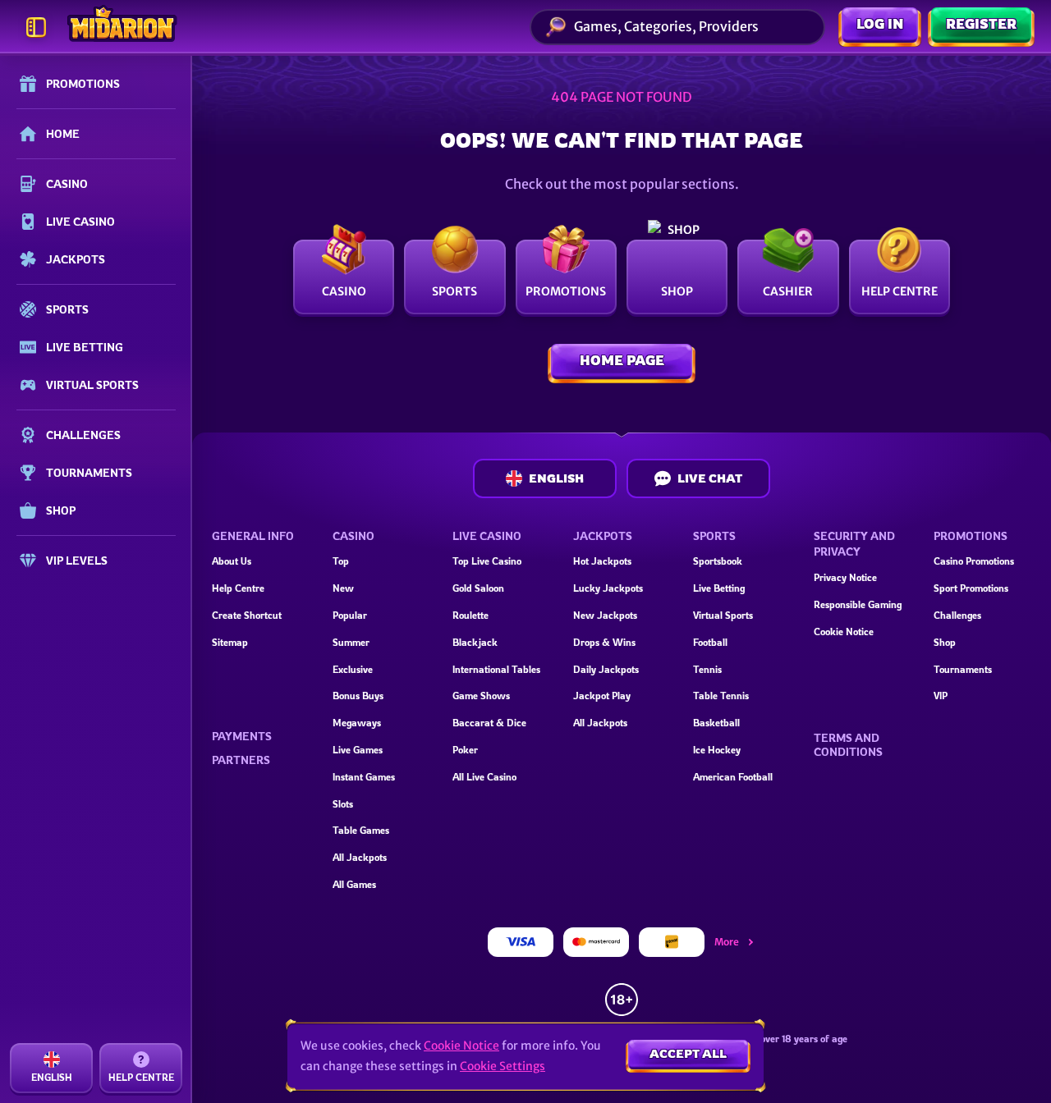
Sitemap (230, 642)
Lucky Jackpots (608, 588)
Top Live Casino (486, 561)
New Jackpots (605, 615)
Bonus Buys (358, 695)
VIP (941, 695)
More (726, 942)
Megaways (357, 722)
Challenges (957, 615)
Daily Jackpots (606, 669)
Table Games (361, 830)
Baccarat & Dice (489, 722)
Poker (465, 750)
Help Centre (238, 588)
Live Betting (719, 588)
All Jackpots (360, 857)
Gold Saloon (478, 588)
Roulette (470, 615)
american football (733, 777)
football (710, 642)
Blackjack (475, 642)
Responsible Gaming (858, 604)
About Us (231, 561)
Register (981, 24)
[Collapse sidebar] (36, 27)
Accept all (688, 1053)
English (556, 478)
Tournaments (963, 669)
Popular (350, 615)
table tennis (721, 695)
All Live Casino (484, 777)
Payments (242, 736)
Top (341, 561)
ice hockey (717, 750)
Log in (879, 24)
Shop (945, 642)
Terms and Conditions (848, 744)
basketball (716, 722)
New (343, 588)
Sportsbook (717, 561)
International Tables (496, 669)
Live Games (358, 750)
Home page (622, 360)
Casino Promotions (974, 561)
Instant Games (364, 777)
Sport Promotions (971, 588)
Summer (351, 642)
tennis (707, 669)
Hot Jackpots (602, 561)
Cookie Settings (502, 1066)
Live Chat (709, 478)
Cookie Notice (844, 631)
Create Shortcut (247, 615)
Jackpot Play (602, 695)
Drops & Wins (604, 642)
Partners (241, 760)
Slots (343, 804)
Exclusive (353, 669)
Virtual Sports (723, 615)
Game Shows (481, 695)
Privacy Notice (845, 577)
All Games (354, 884)
